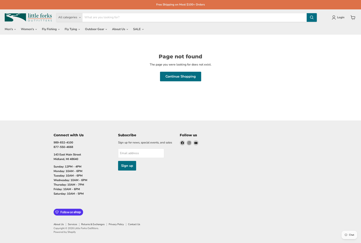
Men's (9, 29)
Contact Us (134, 224)
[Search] (312, 17)
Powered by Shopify (65, 232)
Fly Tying (71, 29)
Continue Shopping (180, 76)
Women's (28, 29)
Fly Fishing (50, 29)
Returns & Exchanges (93, 224)
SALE (137, 29)
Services (72, 224)
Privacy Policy (116, 224)
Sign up (127, 165)
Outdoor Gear (95, 29)
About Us (119, 29)
